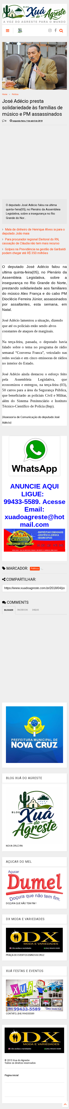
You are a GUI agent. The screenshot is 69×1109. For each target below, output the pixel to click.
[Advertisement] (34, 162)
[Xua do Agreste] (20, 32)
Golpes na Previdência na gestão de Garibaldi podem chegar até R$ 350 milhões (34, 251)
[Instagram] (50, 30)
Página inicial (11, 1075)
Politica (15, 94)
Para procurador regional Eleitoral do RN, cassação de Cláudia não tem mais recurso (30, 241)
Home (4, 94)
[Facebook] (55, 30)
